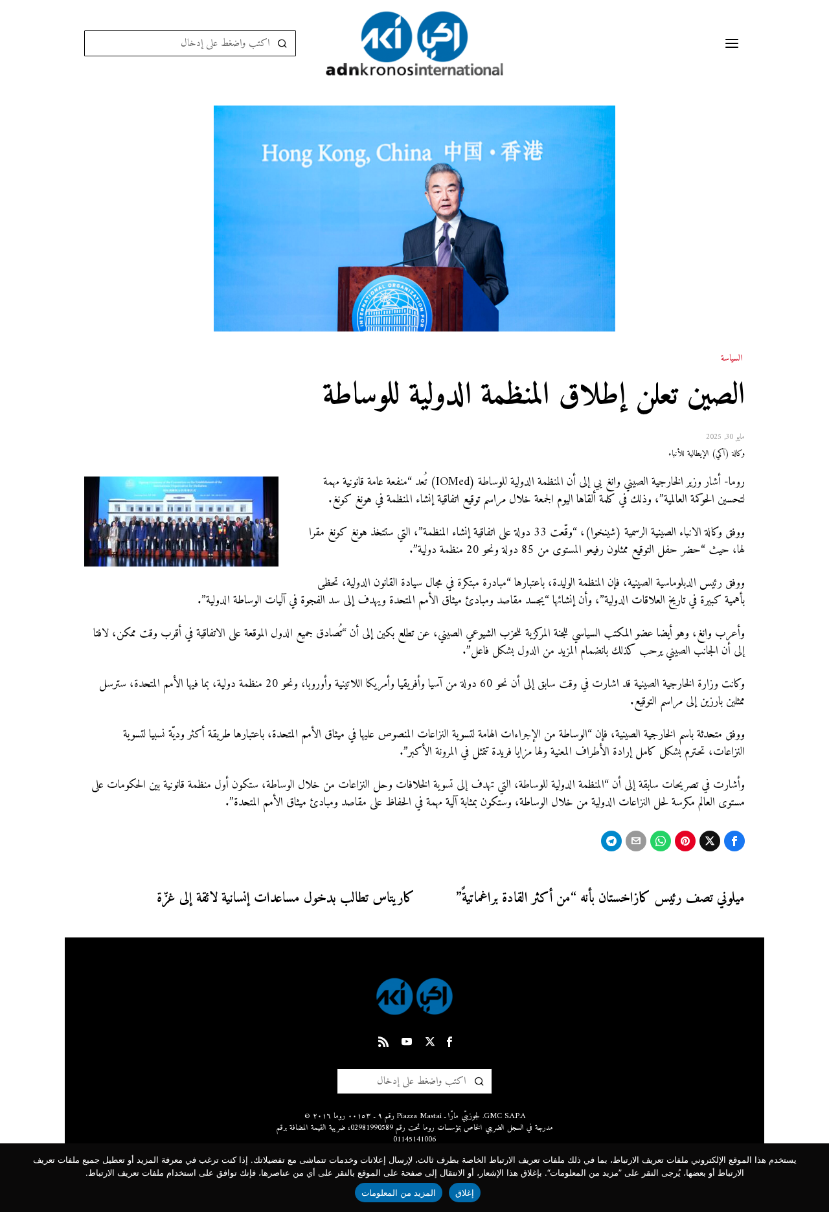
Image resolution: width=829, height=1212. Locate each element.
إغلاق (464, 1192)
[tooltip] (734, 841)
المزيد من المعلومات (399, 1192)
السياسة (731, 358)
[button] (283, 43)
